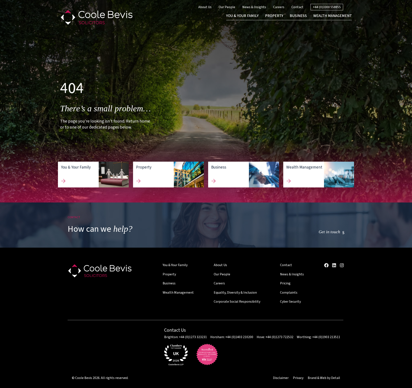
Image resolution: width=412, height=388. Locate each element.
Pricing (285, 283)
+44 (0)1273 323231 (193, 337)
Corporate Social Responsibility (237, 301)
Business (169, 283)
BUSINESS (298, 15)
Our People (227, 7)
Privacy (298, 378)
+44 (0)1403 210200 (239, 337)
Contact (297, 7)
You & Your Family (175, 265)
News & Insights (254, 7)
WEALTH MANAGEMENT (332, 15)
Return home (138, 121)
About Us (205, 7)
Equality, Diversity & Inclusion (235, 292)
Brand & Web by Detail (324, 378)
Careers (278, 7)
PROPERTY (274, 15)
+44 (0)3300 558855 (327, 7)
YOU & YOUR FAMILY (242, 15)
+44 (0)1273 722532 (279, 337)
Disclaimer (281, 378)
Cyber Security (290, 301)
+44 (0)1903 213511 (326, 337)
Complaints (288, 292)
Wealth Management (178, 292)
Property (169, 274)
